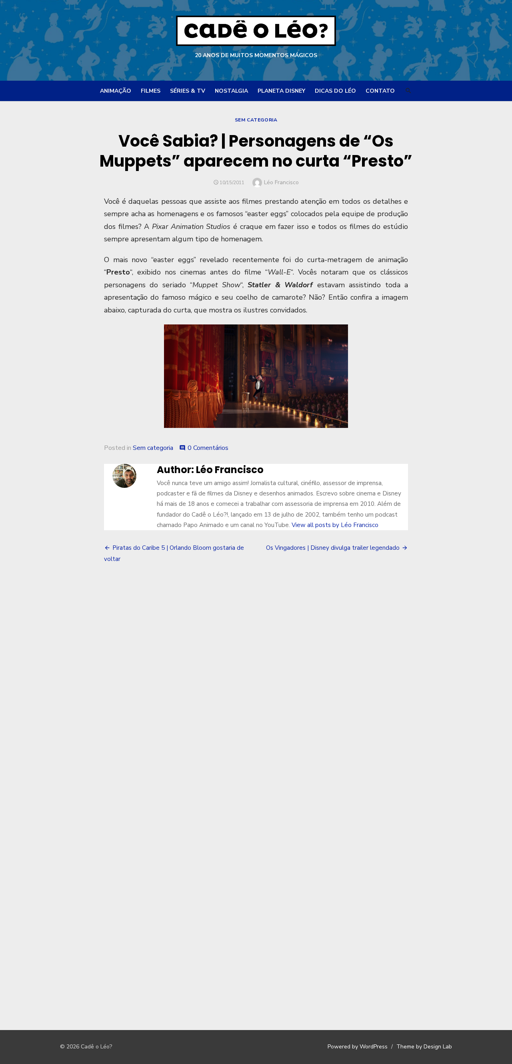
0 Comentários (208, 447)
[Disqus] (256, 688)
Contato (380, 91)
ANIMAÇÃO (115, 91)
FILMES (150, 91)
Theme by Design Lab (424, 1046)
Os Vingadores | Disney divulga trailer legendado (333, 548)
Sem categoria (256, 120)
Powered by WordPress (358, 1046)
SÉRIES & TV (187, 91)
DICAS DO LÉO (335, 91)
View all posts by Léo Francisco (335, 525)
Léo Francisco (281, 182)
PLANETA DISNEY (281, 91)
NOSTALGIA (231, 91)
